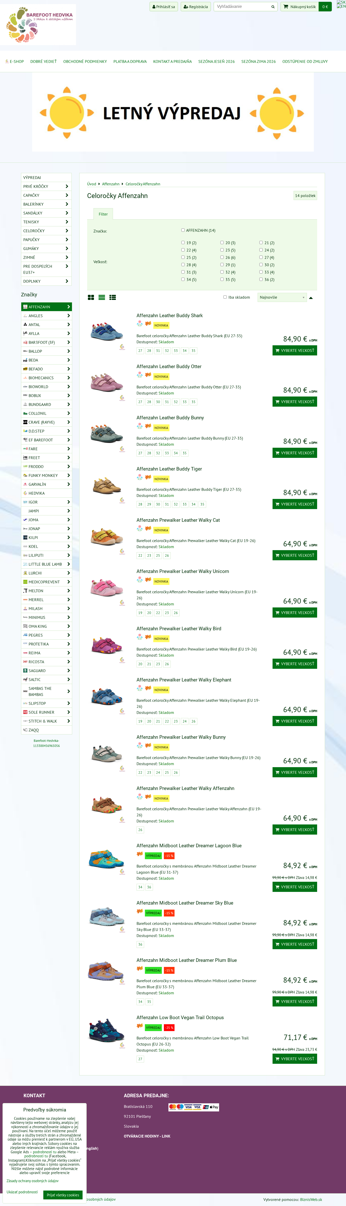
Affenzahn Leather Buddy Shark (170, 315)
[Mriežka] (91, 299)
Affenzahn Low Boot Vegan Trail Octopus (180, 1017)
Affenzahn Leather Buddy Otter (169, 366)
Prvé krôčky (35, 186)
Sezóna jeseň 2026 (216, 61)
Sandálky (32, 212)
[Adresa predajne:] (193, 1108)
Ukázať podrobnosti (22, 1192)
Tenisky (31, 221)
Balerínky (33, 204)
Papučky (31, 239)
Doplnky (32, 281)
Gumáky (31, 248)
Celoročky (34, 230)
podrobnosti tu (44, 1151)
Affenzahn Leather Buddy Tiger (169, 469)
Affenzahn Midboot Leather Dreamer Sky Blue (185, 903)
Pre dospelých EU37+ (37, 269)
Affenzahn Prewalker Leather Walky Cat (178, 520)
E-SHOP (17, 61)
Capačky (31, 195)
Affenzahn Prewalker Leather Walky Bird (179, 629)
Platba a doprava (130, 61)
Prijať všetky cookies (63, 1195)
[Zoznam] (102, 299)
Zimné (29, 257)
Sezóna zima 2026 (258, 61)
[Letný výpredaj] (173, 150)
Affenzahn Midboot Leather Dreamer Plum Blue (187, 960)
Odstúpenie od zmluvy (305, 61)
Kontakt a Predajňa (172, 61)
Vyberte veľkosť (296, 350)
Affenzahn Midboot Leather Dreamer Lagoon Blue (189, 846)
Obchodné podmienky (85, 61)
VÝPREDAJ (32, 177)
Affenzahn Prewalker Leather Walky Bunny (181, 737)
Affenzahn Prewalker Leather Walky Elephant (184, 680)
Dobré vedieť (43, 61)
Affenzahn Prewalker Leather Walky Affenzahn (185, 788)
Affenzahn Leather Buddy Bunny (170, 418)
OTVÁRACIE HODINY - (143, 1136)
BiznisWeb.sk (311, 1199)
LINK (166, 1136)
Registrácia (198, 6)
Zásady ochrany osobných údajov (87, 1199)
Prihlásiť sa (165, 6)
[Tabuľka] (113, 299)
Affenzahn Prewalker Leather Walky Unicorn (183, 571)
